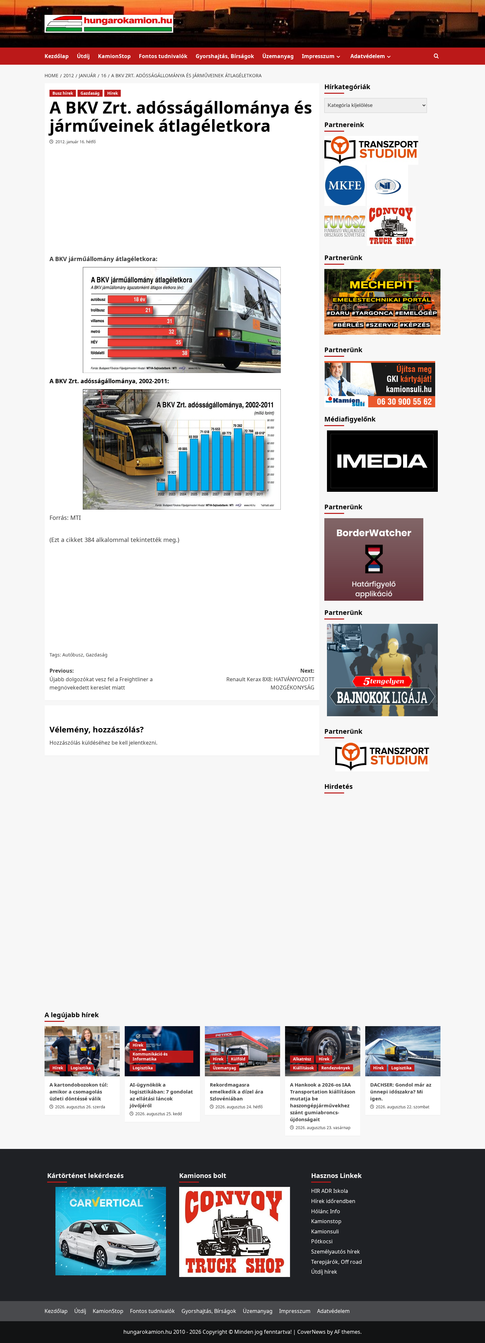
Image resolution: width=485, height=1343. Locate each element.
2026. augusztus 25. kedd (158, 1114)
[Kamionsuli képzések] (379, 383)
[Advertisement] (181, 202)
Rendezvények (335, 1068)
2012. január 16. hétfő (75, 142)
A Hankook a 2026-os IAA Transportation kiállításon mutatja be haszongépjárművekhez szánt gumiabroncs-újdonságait (322, 1102)
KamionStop (114, 56)
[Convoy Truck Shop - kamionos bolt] (391, 225)
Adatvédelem (367, 56)
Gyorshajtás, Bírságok (225, 56)
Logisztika (81, 1068)
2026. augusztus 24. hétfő (239, 1107)
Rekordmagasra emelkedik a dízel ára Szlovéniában (236, 1091)
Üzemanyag (278, 56)
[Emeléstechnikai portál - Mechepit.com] (382, 301)
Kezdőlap (57, 56)
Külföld (238, 1059)
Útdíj (83, 56)
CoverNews (311, 1331)
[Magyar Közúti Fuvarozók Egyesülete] (345, 184)
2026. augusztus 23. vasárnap (323, 1127)
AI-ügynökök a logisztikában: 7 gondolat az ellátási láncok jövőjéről (161, 1095)
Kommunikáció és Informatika (150, 1056)
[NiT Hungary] (387, 184)
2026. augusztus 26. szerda (80, 1107)
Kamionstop (326, 1221)
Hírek (112, 93)
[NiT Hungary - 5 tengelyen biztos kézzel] (382, 669)
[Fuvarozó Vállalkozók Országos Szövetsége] (344, 225)
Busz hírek (62, 93)
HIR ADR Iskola (329, 1190)
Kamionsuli (325, 1231)
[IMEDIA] (382, 460)
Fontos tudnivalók (163, 56)
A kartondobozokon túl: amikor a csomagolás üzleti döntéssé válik (78, 1091)
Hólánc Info (325, 1211)
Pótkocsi (322, 1241)
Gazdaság (90, 93)
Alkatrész (302, 1059)
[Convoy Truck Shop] (234, 1231)
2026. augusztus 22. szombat (402, 1107)
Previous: (101, 679)
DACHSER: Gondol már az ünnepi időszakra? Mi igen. (400, 1091)
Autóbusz (72, 655)
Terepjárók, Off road (336, 1261)
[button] (436, 56)
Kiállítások (303, 1068)
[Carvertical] (110, 1230)
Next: (270, 679)
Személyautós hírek (335, 1251)
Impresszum (318, 56)
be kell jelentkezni (134, 742)
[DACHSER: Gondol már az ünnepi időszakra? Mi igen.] (402, 1051)
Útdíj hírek (324, 1271)
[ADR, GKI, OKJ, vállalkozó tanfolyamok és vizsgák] (371, 149)
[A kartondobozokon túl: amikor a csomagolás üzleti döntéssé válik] (82, 1051)
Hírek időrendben (333, 1201)
